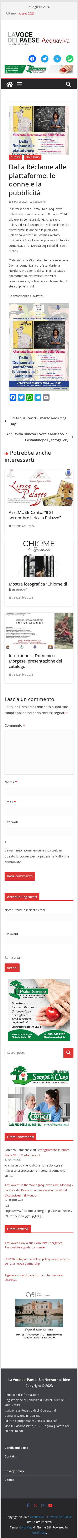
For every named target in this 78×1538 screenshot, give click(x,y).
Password (11, 934)
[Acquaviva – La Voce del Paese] (10, 84)
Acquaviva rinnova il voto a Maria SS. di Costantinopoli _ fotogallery (37, 437)
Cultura (15, 157)
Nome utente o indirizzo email (25, 910)
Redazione (39, 201)
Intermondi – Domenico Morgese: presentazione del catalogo (35, 661)
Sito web (11, 822)
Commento (15, 725)
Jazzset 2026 (26, 13)
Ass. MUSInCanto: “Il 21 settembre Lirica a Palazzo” (35, 515)
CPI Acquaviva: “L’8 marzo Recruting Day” (38, 421)
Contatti (10, 1456)
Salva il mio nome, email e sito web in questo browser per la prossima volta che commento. (37, 856)
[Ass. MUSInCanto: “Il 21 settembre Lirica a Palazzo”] (39, 472)
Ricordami (16, 958)
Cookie (9, 1480)
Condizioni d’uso (16, 1448)
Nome (11, 782)
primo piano (32, 157)
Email (10, 802)
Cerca (68, 1052)
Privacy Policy (14, 1471)
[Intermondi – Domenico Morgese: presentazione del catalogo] (39, 615)
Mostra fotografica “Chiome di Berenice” (38, 586)
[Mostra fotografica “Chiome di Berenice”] (39, 544)
